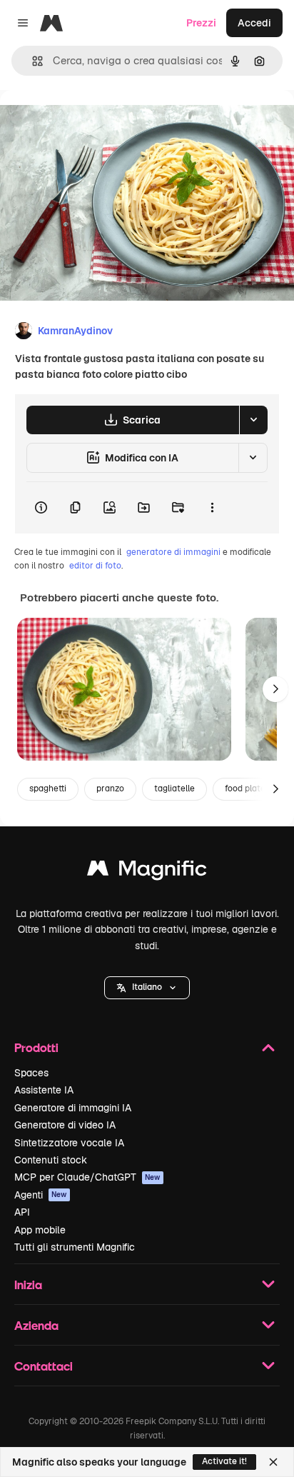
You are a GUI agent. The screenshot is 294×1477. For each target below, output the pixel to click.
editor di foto (95, 565)
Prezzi (201, 22)
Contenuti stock (50, 1159)
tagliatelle (174, 788)
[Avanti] (275, 689)
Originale (94, 122)
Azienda (36, 1325)
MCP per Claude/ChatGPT (87, 1177)
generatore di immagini (173, 552)
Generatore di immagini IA (72, 1107)
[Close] (273, 1462)
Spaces (31, 1072)
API (22, 1212)
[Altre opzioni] (212, 508)
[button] (147, 987)
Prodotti (36, 1047)
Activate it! (224, 1461)
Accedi (254, 22)
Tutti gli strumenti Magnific (74, 1247)
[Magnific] (147, 872)
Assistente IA (44, 1089)
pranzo (110, 788)
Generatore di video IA (65, 1124)
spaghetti (47, 788)
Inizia (28, 1284)
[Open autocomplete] (31, 61)
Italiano (147, 987)
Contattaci (43, 1365)
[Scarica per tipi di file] (253, 420)
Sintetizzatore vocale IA (69, 1142)
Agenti (40, 1194)
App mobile (40, 1229)
